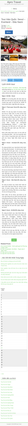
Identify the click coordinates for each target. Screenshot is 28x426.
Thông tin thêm (18, 80)
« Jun (2, 373)
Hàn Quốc (9, 27)
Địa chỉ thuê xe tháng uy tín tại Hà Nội (11, 261)
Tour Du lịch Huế (5, 397)
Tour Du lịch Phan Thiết (7, 408)
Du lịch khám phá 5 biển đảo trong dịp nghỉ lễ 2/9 (14, 279)
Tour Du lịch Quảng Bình (7, 395)
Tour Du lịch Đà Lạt (6, 410)
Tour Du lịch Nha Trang (7, 405)
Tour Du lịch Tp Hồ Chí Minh (8, 413)
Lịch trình (4, 80)
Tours (6, 11)
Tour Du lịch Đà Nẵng (6, 400)
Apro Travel (14, 2)
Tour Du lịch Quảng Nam (7, 402)
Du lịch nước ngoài (13, 11)
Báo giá (10, 80)
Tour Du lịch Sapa (5, 384)
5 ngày (8, 25)
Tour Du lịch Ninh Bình (7, 389)
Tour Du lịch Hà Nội (6, 382)
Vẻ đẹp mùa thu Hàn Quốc (7, 252)
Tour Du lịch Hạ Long (6, 392)
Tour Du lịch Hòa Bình (6, 387)
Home (2, 11)
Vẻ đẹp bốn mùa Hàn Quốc (8, 253)
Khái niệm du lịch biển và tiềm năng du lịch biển (13, 277)
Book (14, 240)
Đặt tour (8, 32)
